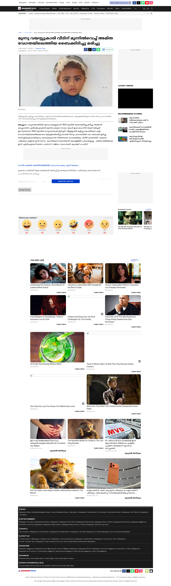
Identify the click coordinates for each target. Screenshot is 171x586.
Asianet (27, 570)
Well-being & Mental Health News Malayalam (79, 541)
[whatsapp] (143, 2)
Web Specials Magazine (82, 551)
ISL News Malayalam (87, 532)
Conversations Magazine (46, 551)
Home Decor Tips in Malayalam (114, 539)
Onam (31, 13)
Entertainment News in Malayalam (46, 522)
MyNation (95, 2)
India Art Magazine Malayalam (67, 548)
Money (110, 8)
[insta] (151, 2)
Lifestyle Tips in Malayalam (49, 539)
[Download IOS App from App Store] (151, 571)
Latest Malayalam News (59, 512)
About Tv (41, 577)
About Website (31, 577)
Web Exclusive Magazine (64, 551)
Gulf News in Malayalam (139, 512)
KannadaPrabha (51, 2)
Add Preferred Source (119, 3)
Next (151, 13)
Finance (71, 558)
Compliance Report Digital (128, 577)
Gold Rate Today (112, 13)
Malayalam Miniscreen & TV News (74, 524)
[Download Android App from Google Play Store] (147, 571)
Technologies (49, 558)
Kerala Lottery (99, 13)
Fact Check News (61, 558)
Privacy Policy (60, 577)
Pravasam (101, 8)
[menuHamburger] (148, 8)
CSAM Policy (70, 577)
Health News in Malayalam (93, 539)
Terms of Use (49, 577)
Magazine (85, 8)
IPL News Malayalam (102, 532)
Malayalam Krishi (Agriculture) (45, 548)
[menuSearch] (152, 9)
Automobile (126, 8)
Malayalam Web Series (122, 522)
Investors (142, 577)
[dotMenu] (135, 8)
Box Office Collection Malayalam (30, 524)
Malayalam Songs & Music (52, 524)
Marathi (87, 2)
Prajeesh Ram (40, 48)
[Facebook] (134, 2)
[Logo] (28, 8)
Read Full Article (65, 181)
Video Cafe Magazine (99, 551)
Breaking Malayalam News (41, 512)
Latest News (44, 8)
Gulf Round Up (57, 565)
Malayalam (23, 2)
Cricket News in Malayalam (48, 532)
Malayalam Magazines (26, 548)
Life (93, 8)
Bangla (74, 2)
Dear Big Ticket (68, 565)
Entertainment (65, 8)
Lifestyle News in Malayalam (29, 539)
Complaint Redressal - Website (87, 577)
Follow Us (109, 49)
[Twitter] (138, 2)
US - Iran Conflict (72, 13)
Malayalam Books (85, 548)
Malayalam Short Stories (27, 551)
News (54, 8)
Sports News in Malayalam (28, 532)
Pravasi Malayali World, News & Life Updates (34, 565)
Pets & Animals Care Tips (54, 541)
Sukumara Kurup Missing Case (45, 13)
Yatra (117, 8)
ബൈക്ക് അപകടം (24, 190)
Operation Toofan (86, 13)
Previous (147, 13)
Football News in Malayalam (69, 532)
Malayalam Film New (26, 522)
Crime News (102, 512)
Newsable (32, 2)
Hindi (80, 2)
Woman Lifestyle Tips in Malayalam (31, 541)
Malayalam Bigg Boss (138, 522)
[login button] (144, 8)
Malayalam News (25, 512)
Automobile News (37, 558)
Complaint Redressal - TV (109, 577)
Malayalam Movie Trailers (104, 522)
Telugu (61, 2)
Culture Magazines (133, 548)
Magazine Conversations (117, 548)
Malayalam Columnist (99, 548)
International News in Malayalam (118, 512)
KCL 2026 (61, 13)
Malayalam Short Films (67, 522)
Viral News (23, 515)
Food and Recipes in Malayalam (72, 539)
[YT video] (147, 2)
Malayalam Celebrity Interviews (98, 524)
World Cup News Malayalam (120, 532)
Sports (76, 8)
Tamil (68, 2)
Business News (24, 558)
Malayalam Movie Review (85, 522)
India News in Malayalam (77, 512)
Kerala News (92, 512)
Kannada (41, 2)
